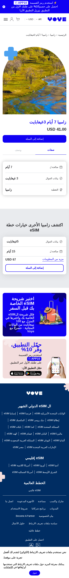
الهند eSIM (12, 433)
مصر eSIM (18, 447)
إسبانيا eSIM (10, 413)
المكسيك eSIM (17, 420)
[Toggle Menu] (5, 19)
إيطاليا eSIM (53, 420)
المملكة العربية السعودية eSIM (19, 440)
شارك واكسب (57, 501)
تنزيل (37, 10)
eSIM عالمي (34, 490)
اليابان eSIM (41, 433)
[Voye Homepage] (57, 19)
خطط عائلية (34, 530)
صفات (50, 149)
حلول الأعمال (18, 523)
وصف (18, 150)
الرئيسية (62, 35)
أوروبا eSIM (39, 465)
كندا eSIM (29, 427)
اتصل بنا (9, 501)
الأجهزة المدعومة (25, 501)
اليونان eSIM (44, 440)
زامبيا (52, 35)
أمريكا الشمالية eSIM (22, 472)
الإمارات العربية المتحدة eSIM (41, 447)
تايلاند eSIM (15, 427)
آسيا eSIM (53, 465)
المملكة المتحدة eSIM (48, 427)
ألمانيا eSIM (59, 440)
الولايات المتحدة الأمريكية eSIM (49, 413)
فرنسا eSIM (25, 413)
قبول (34, 573)
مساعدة (42, 501)
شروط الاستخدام (19, 508)
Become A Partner (25, 516)
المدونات (54, 508)
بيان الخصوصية (46, 516)
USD (30, 19)
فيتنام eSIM (26, 433)
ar (40, 19)
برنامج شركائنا (39, 508)
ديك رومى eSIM (36, 420)
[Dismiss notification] (3, 6)
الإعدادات (8, 567)
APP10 (22, 2)
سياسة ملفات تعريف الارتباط (43, 523)
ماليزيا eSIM (56, 433)
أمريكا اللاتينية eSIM (20, 465)
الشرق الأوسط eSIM (46, 472)
